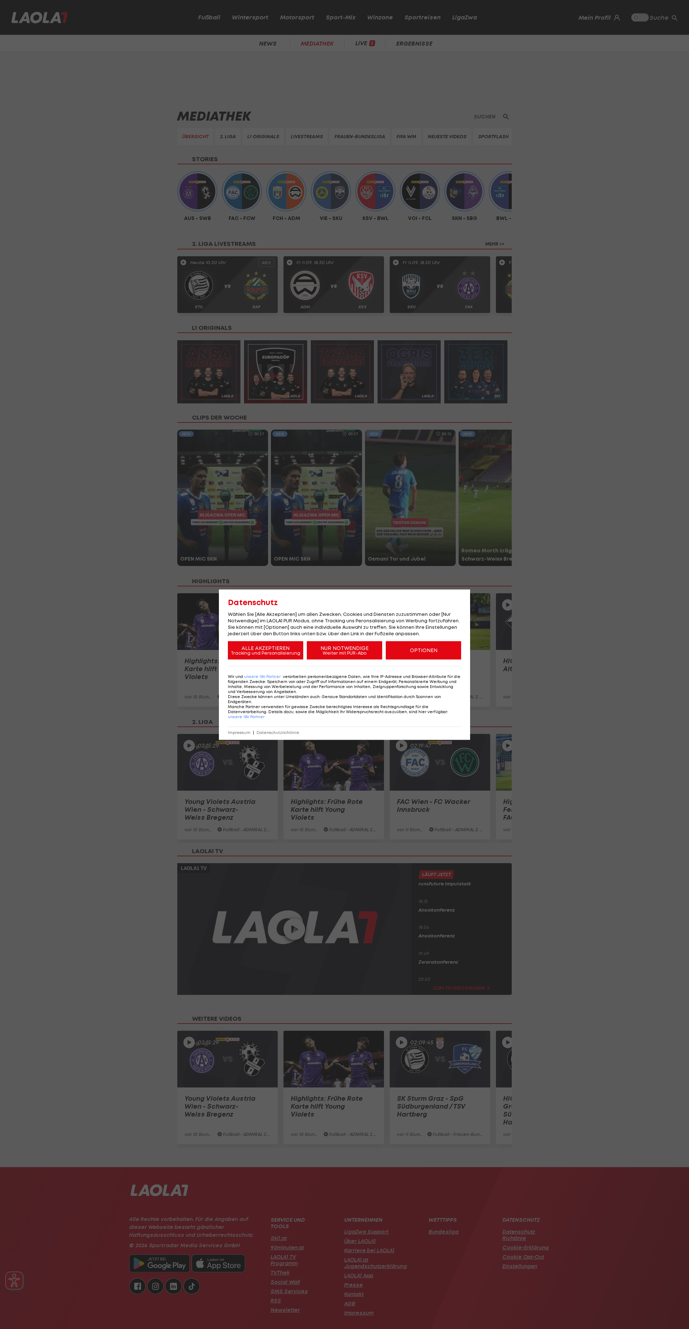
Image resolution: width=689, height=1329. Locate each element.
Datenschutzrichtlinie (278, 732)
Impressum (239, 732)
